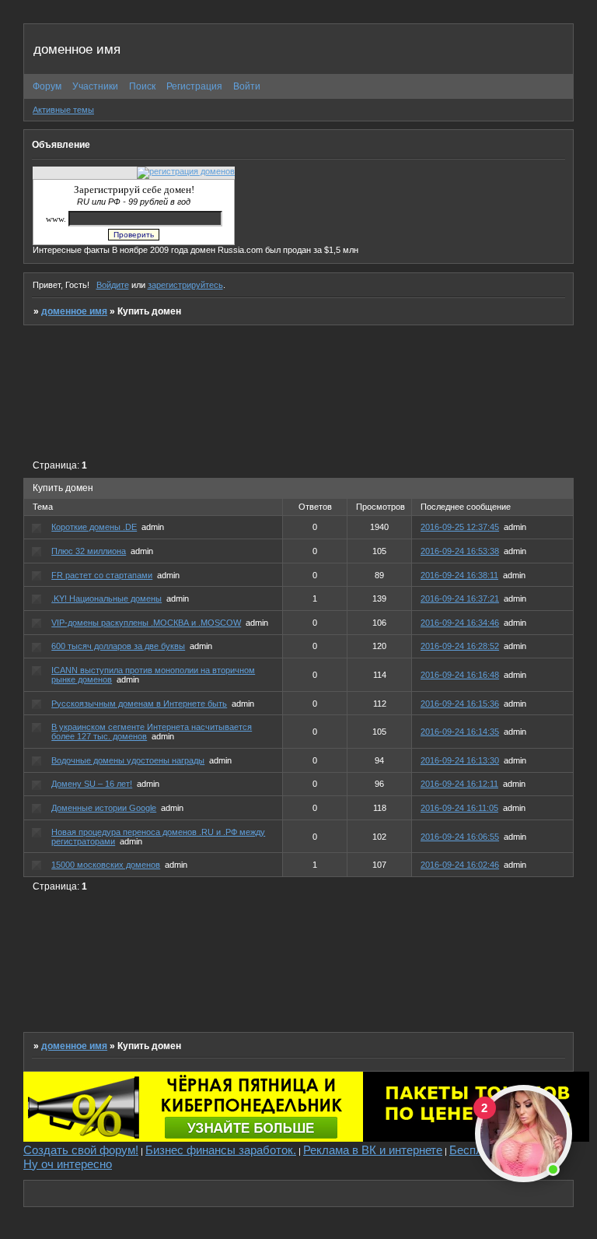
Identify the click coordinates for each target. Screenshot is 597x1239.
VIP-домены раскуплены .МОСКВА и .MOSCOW (146, 622)
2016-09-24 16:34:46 (460, 622)
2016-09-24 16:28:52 (460, 646)
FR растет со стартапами (101, 575)
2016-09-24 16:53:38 (460, 551)
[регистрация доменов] (186, 171)
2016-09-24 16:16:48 (460, 674)
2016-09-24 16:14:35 (460, 731)
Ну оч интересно (67, 1164)
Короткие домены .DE (94, 527)
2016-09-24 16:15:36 (460, 703)
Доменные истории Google (103, 808)
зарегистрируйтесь (185, 285)
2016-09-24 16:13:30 (460, 760)
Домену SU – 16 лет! (91, 783)
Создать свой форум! (80, 1150)
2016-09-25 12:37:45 (460, 527)
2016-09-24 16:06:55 (460, 836)
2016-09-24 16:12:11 (459, 783)
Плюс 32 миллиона (88, 551)
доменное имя (74, 311)
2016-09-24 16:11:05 (459, 808)
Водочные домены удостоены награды (127, 760)
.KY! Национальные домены (106, 598)
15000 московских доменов (105, 864)
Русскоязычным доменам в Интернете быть (139, 703)
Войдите (112, 285)
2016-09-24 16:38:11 (459, 575)
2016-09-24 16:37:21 (460, 598)
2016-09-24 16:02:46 (460, 864)
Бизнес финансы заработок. (220, 1150)
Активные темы (63, 109)
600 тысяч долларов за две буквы (118, 646)
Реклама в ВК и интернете (372, 1150)
